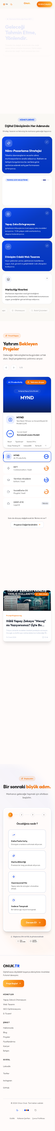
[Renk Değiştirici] (28, 1110)
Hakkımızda (8, 1028)
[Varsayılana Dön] (36, 1110)
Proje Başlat (12, 983)
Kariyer (6, 1046)
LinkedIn (6, 1066)
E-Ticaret (7, 1013)
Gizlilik (12, 1118)
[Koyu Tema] (18, 1110)
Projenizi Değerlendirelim (25, 524)
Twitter (6, 1073)
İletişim (6, 1050)
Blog (5, 1032)
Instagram (7, 1080)
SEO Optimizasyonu (12, 1009)
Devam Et (31, 922)
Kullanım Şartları (23, 1118)
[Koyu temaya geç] (12, 4)
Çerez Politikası (38, 1118)
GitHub (6, 1087)
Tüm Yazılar (8, 584)
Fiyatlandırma (9, 1041)
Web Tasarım (9, 1004)
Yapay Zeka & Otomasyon (14, 999)
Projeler (6, 1037)
